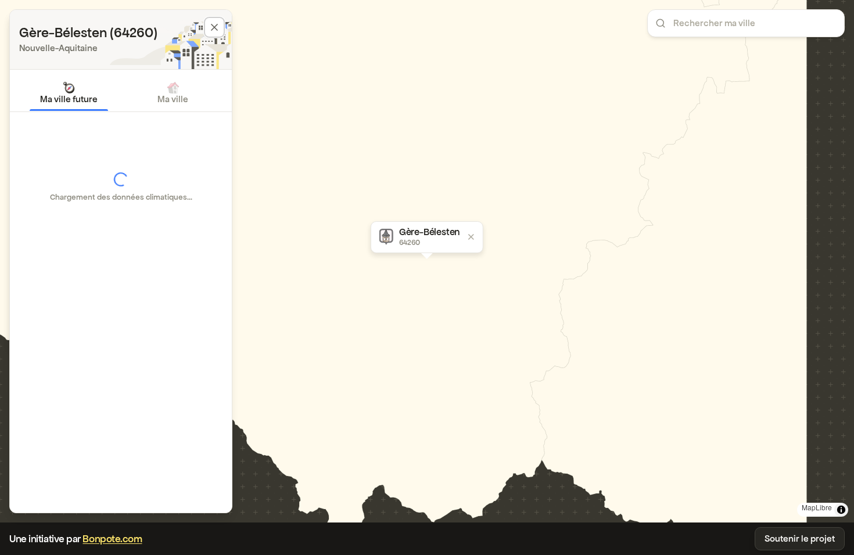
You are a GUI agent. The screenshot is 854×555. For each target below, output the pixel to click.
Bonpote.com (112, 538)
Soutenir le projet (800, 538)
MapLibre (817, 507)
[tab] (69, 92)
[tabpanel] (121, 187)
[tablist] (121, 92)
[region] (427, 261)
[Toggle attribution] (841, 510)
